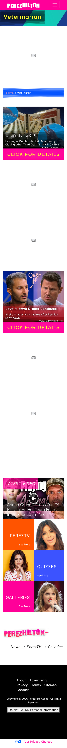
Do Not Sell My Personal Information (33, 710)
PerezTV (34, 647)
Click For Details (33, 154)
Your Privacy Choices (37, 741)
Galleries (55, 647)
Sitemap (50, 685)
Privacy (22, 685)
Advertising (38, 680)
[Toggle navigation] (55, 4)
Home (10, 92)
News (15, 647)
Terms (36, 685)
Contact (23, 690)
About (21, 680)
